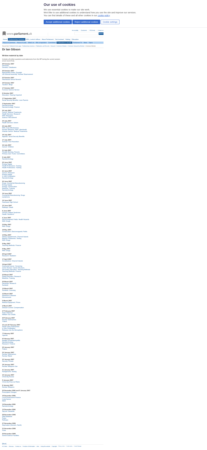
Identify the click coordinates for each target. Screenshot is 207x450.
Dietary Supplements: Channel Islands (15, 237)
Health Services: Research (11, 114)
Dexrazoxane (6, 297)
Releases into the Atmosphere (12, 330)
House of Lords (21, 42)
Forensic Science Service (10, 90)
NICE (4, 401)
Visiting (67, 39)
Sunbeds (5, 285)
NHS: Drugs (6, 221)
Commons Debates (61, 46)
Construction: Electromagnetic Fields (14, 231)
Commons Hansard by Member (76, 46)
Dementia (5, 65)
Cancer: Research (8, 173)
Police (4, 418)
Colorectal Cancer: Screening (12, 266)
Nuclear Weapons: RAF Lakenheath (14, 129)
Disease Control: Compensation (13, 307)
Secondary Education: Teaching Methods (16, 269)
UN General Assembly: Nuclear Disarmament (17, 74)
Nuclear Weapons (8, 387)
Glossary (11, 446)
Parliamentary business (17, 39)
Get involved (59, 39)
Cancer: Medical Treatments (11, 112)
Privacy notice (61, 446)
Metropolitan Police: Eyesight (12, 72)
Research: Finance (8, 344)
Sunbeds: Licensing (9, 290)
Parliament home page (15, 46)
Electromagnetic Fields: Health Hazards (15, 219)
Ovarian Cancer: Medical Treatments (14, 131)
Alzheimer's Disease (9, 295)
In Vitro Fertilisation (8, 176)
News (85, 42)
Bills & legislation (41, 42)
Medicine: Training (8, 188)
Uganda (5, 335)
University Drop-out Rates (11, 382)
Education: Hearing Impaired (12, 95)
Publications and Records (42, 46)
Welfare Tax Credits (9, 314)
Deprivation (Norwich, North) (12, 425)
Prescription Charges (9, 392)
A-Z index (4, 446)
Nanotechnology (7, 105)
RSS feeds (92, 30)
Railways (5, 420)
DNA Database (7, 416)
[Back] (4, 443)
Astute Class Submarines (10, 326)
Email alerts (84, 30)
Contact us (101, 30)
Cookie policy (69, 446)
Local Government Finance (11, 397)
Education (75, 39)
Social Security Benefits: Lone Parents (15, 100)
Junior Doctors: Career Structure (13, 268)
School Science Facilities (10, 435)
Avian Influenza (7, 313)
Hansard (53, 46)
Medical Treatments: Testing (11, 238)
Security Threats (7, 361)
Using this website (45, 446)
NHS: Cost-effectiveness (10, 128)
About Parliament (48, 39)
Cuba (4, 430)
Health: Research (8, 214)
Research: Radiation (9, 256)
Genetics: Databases (9, 67)
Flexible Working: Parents (11, 152)
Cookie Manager (77, 446)
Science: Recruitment (9, 117)
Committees (52, 42)
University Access (8, 377)
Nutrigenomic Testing (9, 371)
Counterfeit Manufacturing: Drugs (13, 195)
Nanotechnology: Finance (11, 107)
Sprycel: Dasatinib (8, 411)
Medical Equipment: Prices (11, 302)
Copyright (54, 446)
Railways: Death (7, 207)
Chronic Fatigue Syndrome (11, 212)
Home (5, 39)
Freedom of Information (29, 446)
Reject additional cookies (86, 22)
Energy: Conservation (9, 186)
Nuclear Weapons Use (9, 366)
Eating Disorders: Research (11, 276)
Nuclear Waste (7, 356)
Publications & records (64, 42)
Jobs (37, 446)
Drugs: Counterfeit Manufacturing (13, 183)
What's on (31, 42)
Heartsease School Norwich (11, 79)
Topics (91, 42)
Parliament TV (77, 42)
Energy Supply (7, 164)
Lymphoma (6, 197)
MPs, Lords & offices (33, 39)
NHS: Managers (7, 116)
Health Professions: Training (11, 166)
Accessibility (75, 30)
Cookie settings (110, 22)
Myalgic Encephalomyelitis (11, 340)
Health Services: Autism (10, 122)
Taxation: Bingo (7, 84)
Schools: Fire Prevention (10, 141)
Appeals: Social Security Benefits (13, 136)
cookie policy (104, 15)
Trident (4, 321)
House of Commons (9, 42)
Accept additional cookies (58, 22)
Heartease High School (10, 202)
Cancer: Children (8, 147)
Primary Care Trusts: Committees (13, 154)
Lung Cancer (6, 399)
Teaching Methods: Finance (11, 245)
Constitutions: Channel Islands (12, 261)
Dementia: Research (9, 283)
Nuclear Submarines (9, 319)
